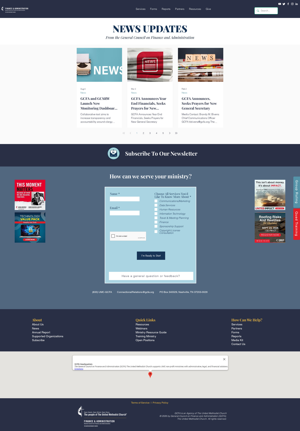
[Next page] (169, 133)
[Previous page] (130, 133)
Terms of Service (140, 402)
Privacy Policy (161, 402)
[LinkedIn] (296, 3)
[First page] (124, 133)
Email (114, 207)
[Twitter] (283, 3)
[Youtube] (279, 3)
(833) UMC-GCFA (102, 292)
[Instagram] (292, 3)
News (83, 92)
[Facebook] (288, 3)
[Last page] (176, 133)
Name (114, 193)
